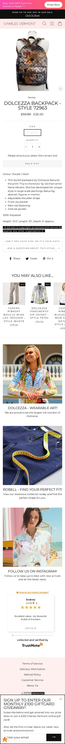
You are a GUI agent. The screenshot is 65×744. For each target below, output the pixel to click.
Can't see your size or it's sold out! (32, 241)
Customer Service (32, 680)
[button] (17, 593)
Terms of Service (32, 663)
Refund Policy (32, 674)
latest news (39, 579)
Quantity (32, 140)
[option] (32, 14)
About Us (32, 685)
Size (32, 126)
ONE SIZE (32, 132)
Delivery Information (32, 669)
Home (31, 97)
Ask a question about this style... (32, 248)
